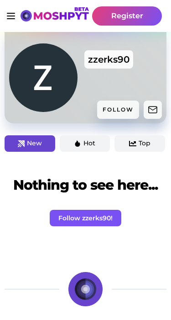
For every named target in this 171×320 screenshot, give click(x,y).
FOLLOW (118, 109)
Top (144, 143)
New (34, 143)
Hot (89, 143)
